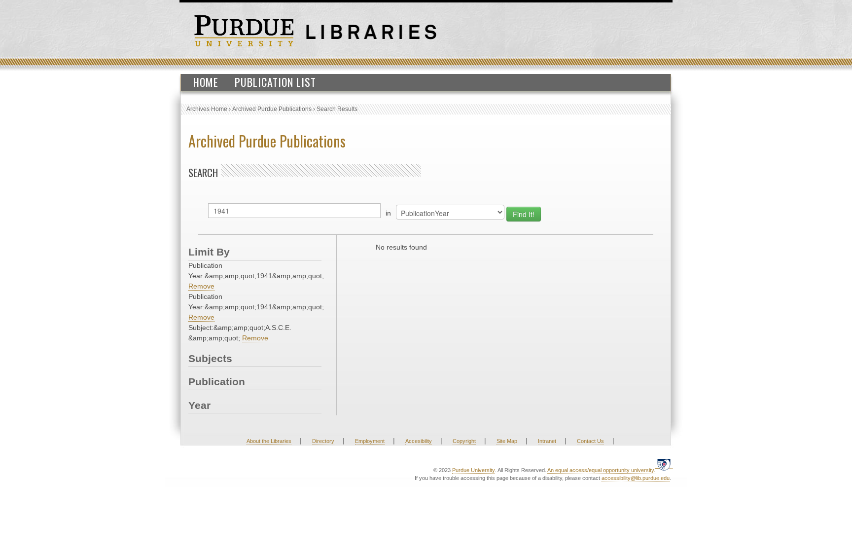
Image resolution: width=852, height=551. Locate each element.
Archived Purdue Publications (272, 109)
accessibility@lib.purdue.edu (636, 478)
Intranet (547, 441)
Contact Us (590, 441)
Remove (201, 286)
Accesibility (418, 441)
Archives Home (206, 109)
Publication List (275, 82)
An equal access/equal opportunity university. (601, 470)
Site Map (507, 441)
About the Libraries (269, 441)
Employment (370, 441)
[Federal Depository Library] (664, 464)
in (388, 213)
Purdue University (473, 470)
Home (205, 82)
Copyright (464, 441)
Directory (323, 441)
